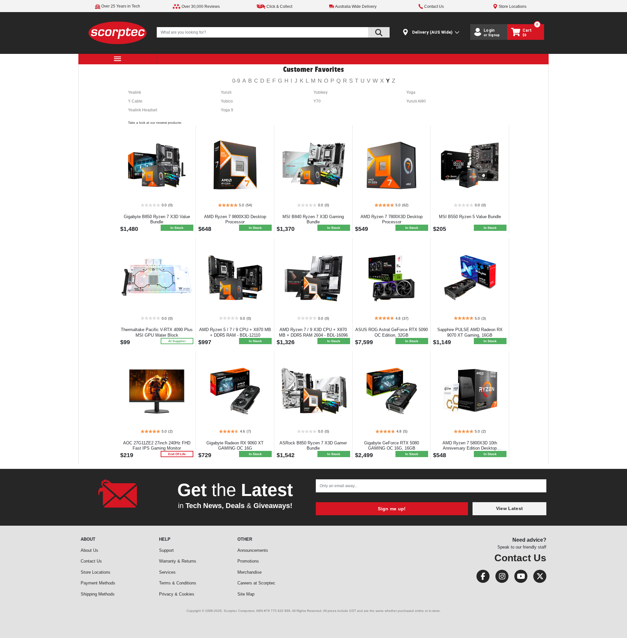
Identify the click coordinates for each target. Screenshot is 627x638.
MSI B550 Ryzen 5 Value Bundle (470, 216)
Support (166, 550)
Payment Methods (98, 583)
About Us (89, 550)
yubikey (321, 92)
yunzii (226, 92)
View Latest (509, 508)
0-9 (236, 81)
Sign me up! (392, 508)
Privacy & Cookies (176, 594)
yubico (227, 101)
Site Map (245, 594)
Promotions (248, 561)
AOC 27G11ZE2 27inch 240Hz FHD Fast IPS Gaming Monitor (156, 445)
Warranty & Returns (177, 561)
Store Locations (95, 572)
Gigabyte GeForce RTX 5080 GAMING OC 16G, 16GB (391, 445)
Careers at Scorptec (256, 583)
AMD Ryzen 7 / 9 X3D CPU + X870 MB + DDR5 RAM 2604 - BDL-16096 (313, 332)
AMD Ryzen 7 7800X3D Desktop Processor (392, 219)
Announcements (252, 550)
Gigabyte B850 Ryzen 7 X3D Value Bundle (157, 219)
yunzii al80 (416, 101)
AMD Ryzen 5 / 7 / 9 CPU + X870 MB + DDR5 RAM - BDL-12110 (235, 332)
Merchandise (249, 572)
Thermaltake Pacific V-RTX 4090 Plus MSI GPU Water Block (157, 332)
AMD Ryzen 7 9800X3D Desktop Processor (235, 219)
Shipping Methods (98, 594)
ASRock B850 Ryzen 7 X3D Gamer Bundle (313, 445)
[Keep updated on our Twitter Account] (537, 578)
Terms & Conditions (177, 583)
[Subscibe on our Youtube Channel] (518, 578)
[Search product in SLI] (379, 32)
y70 (317, 101)
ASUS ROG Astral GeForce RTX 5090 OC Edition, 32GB (391, 332)
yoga (410, 92)
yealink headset (142, 110)
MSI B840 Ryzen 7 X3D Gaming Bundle (313, 219)
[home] (117, 32)
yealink (134, 92)
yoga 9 (227, 110)
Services (167, 572)
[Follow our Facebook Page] (481, 578)
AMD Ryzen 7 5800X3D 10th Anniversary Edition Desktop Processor (469, 448)
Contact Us (91, 561)
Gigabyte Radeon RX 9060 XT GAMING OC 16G (235, 445)
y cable (135, 101)
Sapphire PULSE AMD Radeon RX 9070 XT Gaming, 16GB (470, 332)
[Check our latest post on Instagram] (499, 578)
